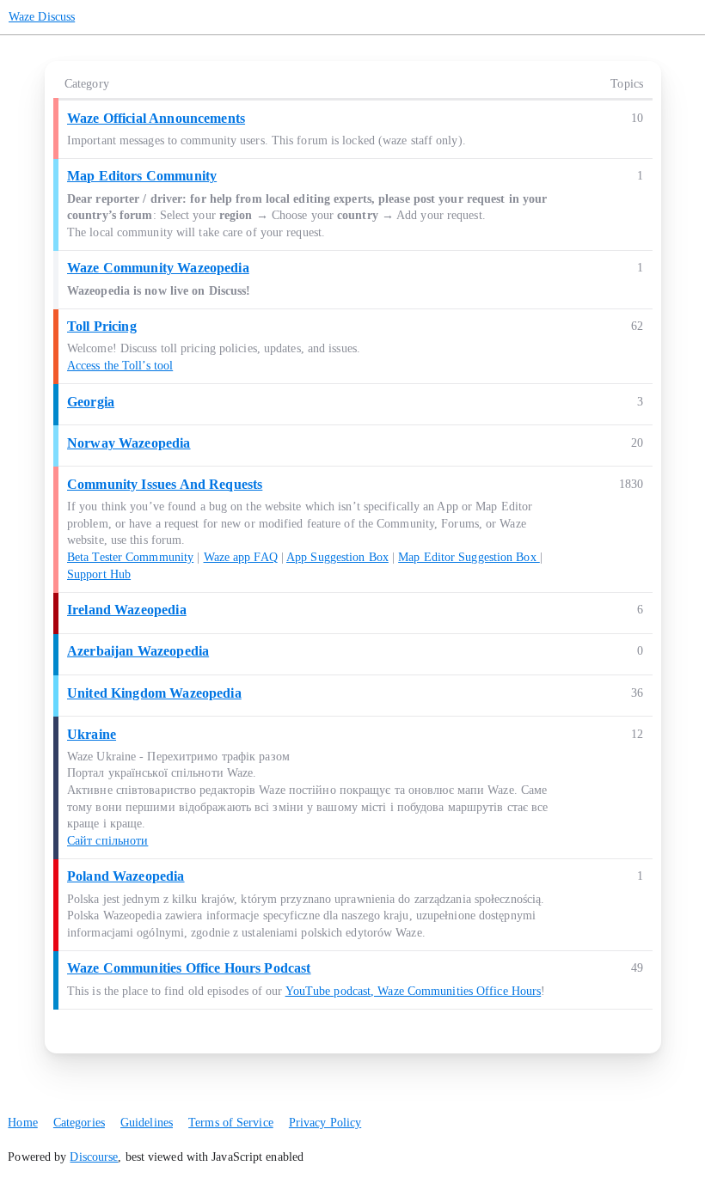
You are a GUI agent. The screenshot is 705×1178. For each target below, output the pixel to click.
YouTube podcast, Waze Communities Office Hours (413, 991)
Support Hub (99, 574)
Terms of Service (230, 1122)
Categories (79, 1122)
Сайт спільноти (107, 840)
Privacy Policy (325, 1122)
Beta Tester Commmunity (130, 557)
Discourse (94, 1157)
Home (22, 1122)
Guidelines (146, 1122)
